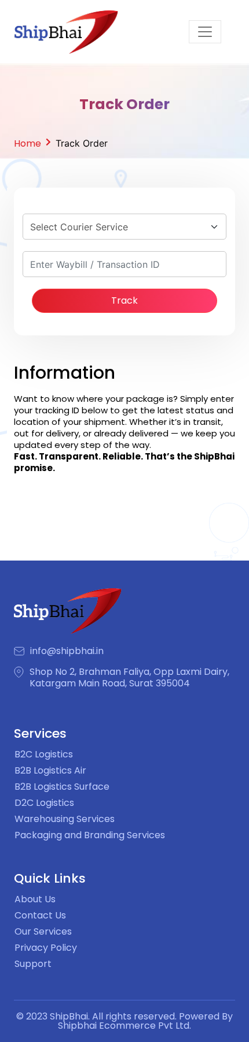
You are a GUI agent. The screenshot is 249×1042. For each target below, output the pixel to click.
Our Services (43, 931)
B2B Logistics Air (50, 770)
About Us (35, 899)
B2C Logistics (43, 754)
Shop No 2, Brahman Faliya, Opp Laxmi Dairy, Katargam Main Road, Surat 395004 (129, 677)
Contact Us (40, 915)
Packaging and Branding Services (89, 835)
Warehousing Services (64, 819)
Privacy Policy (45, 947)
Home (27, 143)
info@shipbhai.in (67, 651)
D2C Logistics (44, 802)
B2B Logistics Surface (61, 786)
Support (33, 963)
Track (124, 300)
